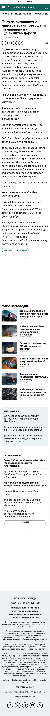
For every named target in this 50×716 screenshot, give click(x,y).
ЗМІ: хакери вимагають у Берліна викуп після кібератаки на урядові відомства (23, 502)
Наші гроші (37, 94)
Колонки (27, 14)
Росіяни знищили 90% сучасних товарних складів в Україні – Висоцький (31, 330)
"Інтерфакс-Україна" (34, 633)
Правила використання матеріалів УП (25, 614)
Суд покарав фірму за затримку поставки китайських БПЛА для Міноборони (21, 419)
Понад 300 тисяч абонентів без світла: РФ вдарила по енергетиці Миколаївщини (25, 463)
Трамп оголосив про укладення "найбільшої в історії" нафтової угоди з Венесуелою (25, 474)
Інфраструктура (40, 14)
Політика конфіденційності (25, 611)
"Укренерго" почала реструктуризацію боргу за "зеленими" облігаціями (19, 514)
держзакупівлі (22, 250)
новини (5, 14)
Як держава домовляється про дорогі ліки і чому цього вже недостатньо (25, 428)
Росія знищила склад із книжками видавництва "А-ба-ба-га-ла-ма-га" (32, 392)
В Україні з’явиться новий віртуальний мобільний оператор (33, 361)
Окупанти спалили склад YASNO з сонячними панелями (33, 346)
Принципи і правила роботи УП (25, 617)
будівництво (7, 250)
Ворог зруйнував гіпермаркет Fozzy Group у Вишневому (33, 377)
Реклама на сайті (18, 608)
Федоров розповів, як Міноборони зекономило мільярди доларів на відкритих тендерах (23, 438)
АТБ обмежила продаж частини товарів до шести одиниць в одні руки (33, 314)
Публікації (16, 14)
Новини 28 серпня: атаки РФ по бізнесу (21, 492)
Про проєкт (33, 608)
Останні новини (12, 455)
